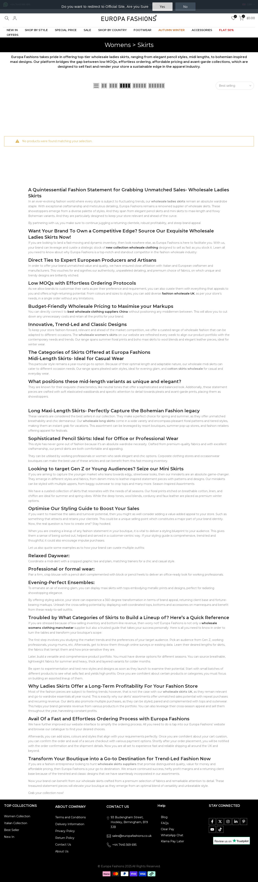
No (185, 6)
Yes (162, 6)
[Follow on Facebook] (212, 821)
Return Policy (64, 838)
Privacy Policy (65, 831)
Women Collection (17, 816)
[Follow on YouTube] (212, 829)
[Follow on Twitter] (220, 821)
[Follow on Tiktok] (220, 829)
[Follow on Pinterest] (243, 821)
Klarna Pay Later (172, 841)
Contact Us (63, 844)
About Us (61, 851)
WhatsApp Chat (172, 835)
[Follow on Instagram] (228, 821)
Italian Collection (15, 823)
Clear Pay (167, 829)
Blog (164, 817)
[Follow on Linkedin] (235, 821)
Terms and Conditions (70, 817)
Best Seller (11, 830)
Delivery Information (69, 824)
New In (9, 837)
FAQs (165, 823)
